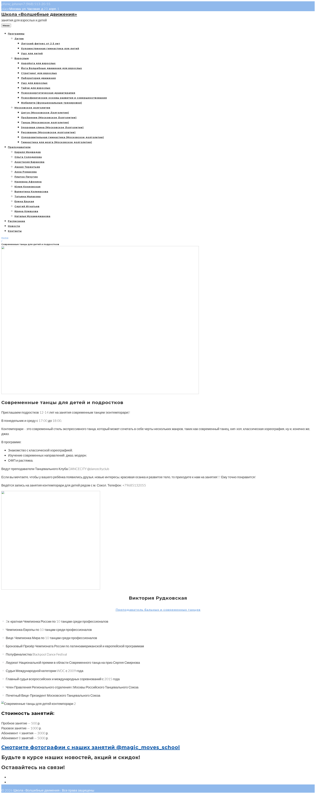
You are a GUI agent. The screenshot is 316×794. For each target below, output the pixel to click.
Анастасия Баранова (29, 162)
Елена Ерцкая (24, 201)
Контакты (15, 231)
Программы (16, 33)
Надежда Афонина (28, 181)
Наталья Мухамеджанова (32, 216)
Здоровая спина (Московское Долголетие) (52, 127)
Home (4, 237)
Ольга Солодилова (28, 157)
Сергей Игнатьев (27, 206)
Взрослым (21, 58)
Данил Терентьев (27, 166)
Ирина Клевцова (26, 211)
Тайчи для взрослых (35, 88)
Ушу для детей (32, 53)
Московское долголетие (32, 107)
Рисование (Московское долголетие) (48, 132)
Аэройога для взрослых (38, 63)
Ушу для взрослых (34, 83)
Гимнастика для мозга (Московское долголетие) (56, 142)
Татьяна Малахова (27, 196)
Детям (19, 38)
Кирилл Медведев (27, 152)
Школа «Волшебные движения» (39, 14)
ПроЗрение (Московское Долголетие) (49, 117)
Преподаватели (19, 147)
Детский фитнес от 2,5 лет (40, 43)
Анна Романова (25, 171)
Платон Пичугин (26, 176)
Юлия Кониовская (27, 186)
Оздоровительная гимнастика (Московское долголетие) (62, 137)
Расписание (16, 221)
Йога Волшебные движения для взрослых (51, 68)
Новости (14, 226)
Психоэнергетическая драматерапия (48, 92)
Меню (6, 25)
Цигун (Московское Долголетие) (45, 112)
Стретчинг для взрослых (39, 73)
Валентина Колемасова (31, 191)
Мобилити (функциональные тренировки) (51, 102)
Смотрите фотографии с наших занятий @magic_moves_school (90, 747)
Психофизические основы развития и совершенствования (64, 97)
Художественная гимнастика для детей (50, 48)
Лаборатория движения (38, 78)
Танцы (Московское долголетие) (45, 122)
